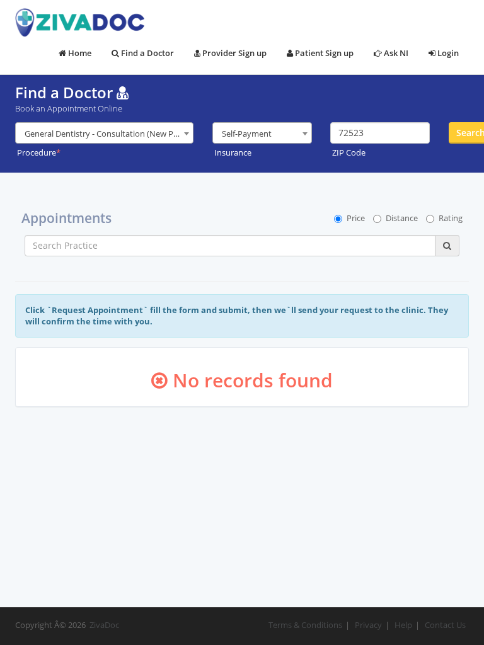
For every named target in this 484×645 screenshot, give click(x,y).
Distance (402, 218)
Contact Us (445, 625)
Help (403, 625)
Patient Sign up (323, 53)
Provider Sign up (233, 53)
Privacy (368, 625)
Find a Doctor (146, 53)
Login (447, 53)
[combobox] (104, 133)
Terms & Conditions (305, 625)
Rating (451, 218)
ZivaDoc (104, 625)
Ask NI (395, 53)
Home (78, 53)
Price (356, 218)
